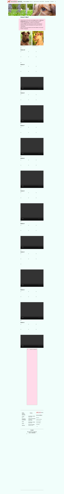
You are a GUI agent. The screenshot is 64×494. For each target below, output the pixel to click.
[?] (39, 73)
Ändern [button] (23, 421)
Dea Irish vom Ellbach (31, 424)
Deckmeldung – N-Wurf (31, 416)
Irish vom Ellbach (26, 1)
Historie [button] (23, 423)
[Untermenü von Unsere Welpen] (49, 1)
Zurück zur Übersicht (33, 349)
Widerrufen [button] (23, 425)
